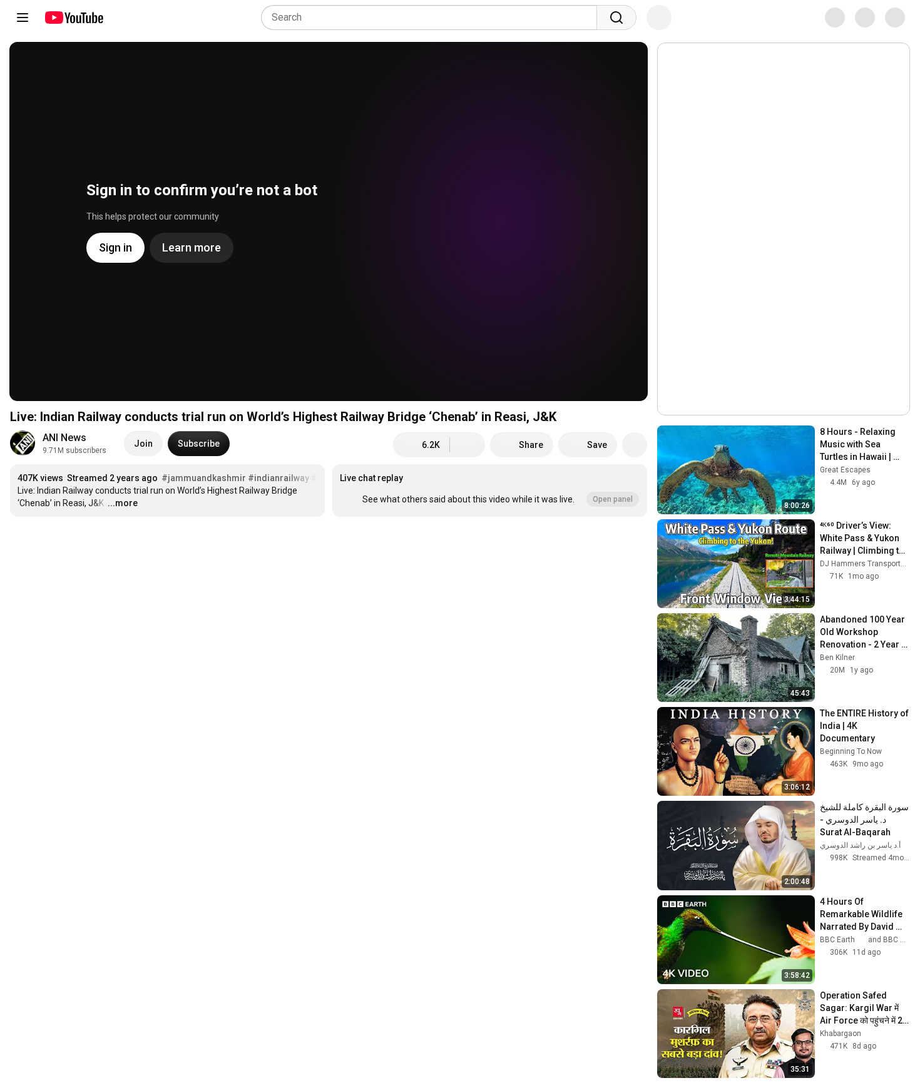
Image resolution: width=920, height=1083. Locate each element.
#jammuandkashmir (203, 478)
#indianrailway (278, 478)
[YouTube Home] (73, 17)
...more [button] (123, 503)
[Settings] (825, 17)
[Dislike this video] (467, 444)
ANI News (64, 438)
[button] (489, 490)
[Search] (616, 17)
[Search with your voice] (659, 17)
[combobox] (433, 17)
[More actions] (634, 444)
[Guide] (22, 17)
